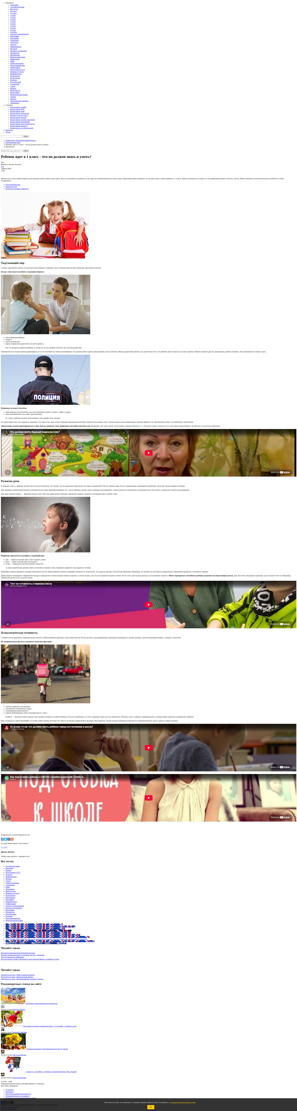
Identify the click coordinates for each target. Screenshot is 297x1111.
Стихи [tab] (8, 881)
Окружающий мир (13, 185)
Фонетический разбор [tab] (14, 920)
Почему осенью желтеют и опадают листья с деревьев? (23, 955)
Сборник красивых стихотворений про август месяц (47, 1049)
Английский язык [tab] (13, 866)
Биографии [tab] (10, 910)
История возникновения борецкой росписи (18, 953)
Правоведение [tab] (11, 902)
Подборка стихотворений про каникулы (42, 1003)
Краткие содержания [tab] (14, 908)
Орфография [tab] (11, 904)
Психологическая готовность (17, 189)
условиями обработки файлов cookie (182, 1102)
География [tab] (10, 900)
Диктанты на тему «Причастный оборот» (17, 977)
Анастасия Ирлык (19, 1055)
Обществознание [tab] (12, 883)
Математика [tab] (10, 898)
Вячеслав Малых (18, 1009)
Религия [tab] (9, 875)
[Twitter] (5, 839)
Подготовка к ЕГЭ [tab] (13, 872)
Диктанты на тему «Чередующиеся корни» (18, 975)
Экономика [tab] (10, 889)
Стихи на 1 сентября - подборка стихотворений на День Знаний (51, 1072)
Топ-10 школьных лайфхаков (12, 957)
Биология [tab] (9, 868)
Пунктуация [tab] (10, 895)
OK (151, 1107)
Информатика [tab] (11, 877)
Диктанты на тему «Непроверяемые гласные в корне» (22, 979)
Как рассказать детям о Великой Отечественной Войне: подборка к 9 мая (30, 959)
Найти (26, 151)
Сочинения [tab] (10, 885)
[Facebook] (8, 839)
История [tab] (9, 916)
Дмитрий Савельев (19, 1032)
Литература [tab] (10, 912)
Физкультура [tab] (11, 891)
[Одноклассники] (12, 839)
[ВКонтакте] (2, 839)
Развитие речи (11, 187)
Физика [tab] (9, 879)
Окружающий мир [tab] (13, 918)
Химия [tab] (8, 870)
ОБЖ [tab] (8, 887)
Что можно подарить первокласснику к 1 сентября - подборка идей (49, 1026)
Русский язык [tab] (11, 914)
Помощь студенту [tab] (13, 893)
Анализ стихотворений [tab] (15, 906)
